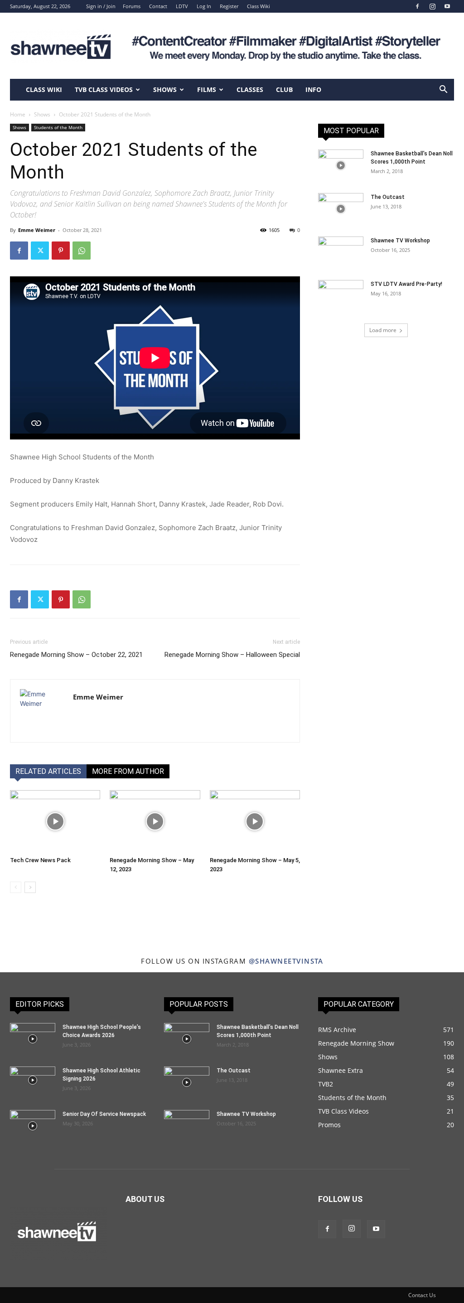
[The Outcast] (340, 209)
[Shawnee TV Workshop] (340, 252)
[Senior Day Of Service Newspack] (32, 1126)
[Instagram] (432, 6)
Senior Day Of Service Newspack (104, 1114)
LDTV (182, 6)
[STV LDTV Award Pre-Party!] (340, 296)
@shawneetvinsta (286, 960)
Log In (204, 6)
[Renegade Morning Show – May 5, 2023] (255, 821)
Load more (382, 330)
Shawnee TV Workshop (400, 240)
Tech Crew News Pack (40, 860)
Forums (131, 6)
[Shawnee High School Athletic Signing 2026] (32, 1080)
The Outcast (388, 197)
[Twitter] (40, 250)
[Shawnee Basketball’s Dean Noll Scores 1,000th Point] (340, 165)
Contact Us (422, 1295)
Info (313, 89)
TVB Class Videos (104, 89)
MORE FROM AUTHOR (128, 771)
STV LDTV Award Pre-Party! (406, 284)
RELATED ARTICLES (48, 771)
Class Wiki (258, 6)
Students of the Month (58, 127)
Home (17, 114)
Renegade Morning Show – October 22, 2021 (76, 655)
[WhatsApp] (81, 250)
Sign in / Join (101, 6)
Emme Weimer (36, 230)
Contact (158, 6)
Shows (165, 89)
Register (229, 6)
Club (284, 89)
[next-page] (30, 887)
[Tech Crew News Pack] (55, 821)
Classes (250, 89)
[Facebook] (417, 6)
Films (206, 89)
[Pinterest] (61, 250)
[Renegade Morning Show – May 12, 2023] (155, 821)
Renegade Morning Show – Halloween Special (232, 655)
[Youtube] (447, 6)
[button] (443, 90)
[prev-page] (15, 887)
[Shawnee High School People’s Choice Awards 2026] (32, 1039)
